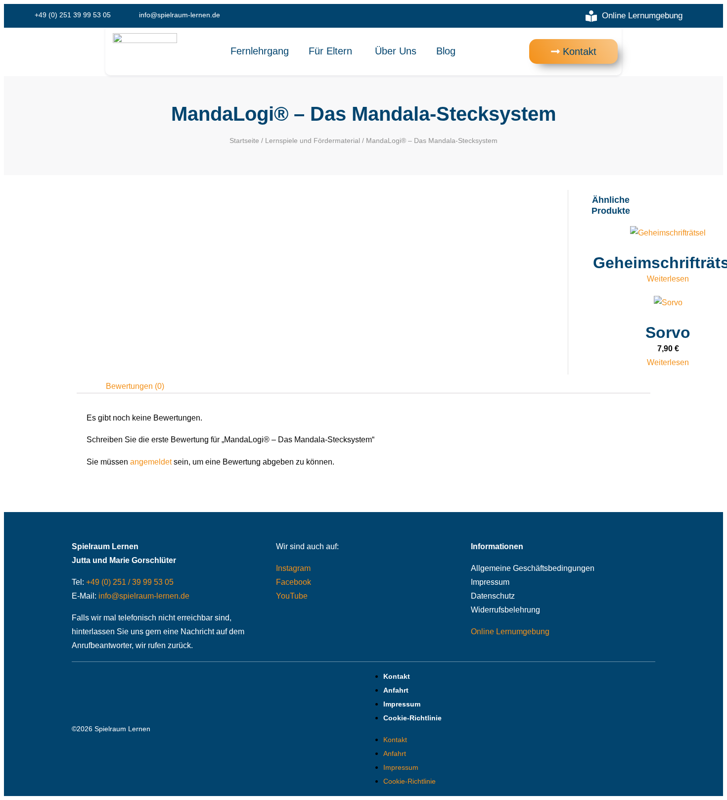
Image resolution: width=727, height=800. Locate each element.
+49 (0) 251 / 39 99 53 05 (130, 582)
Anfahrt (396, 690)
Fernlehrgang (259, 51)
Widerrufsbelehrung (505, 610)
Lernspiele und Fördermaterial (312, 140)
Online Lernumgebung (510, 631)
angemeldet (151, 462)
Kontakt (396, 676)
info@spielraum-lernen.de (143, 596)
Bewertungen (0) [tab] (135, 386)
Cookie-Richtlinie (412, 718)
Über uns (395, 51)
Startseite (244, 140)
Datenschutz (493, 596)
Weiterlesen (668, 279)
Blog (445, 51)
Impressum (490, 582)
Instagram (293, 568)
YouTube (292, 596)
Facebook (293, 582)
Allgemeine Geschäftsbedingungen (532, 568)
